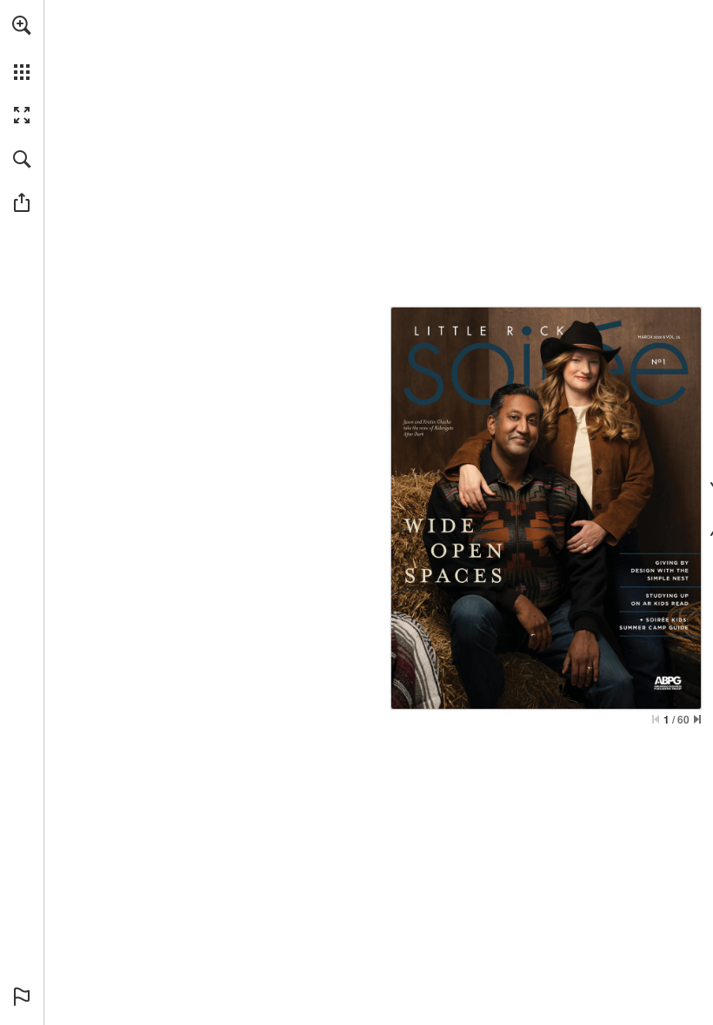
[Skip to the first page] (655, 719)
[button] (21, 25)
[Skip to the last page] (697, 719)
